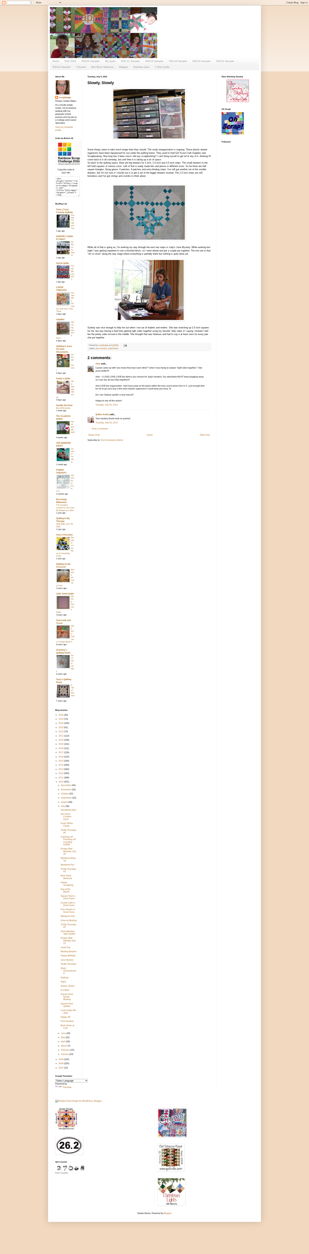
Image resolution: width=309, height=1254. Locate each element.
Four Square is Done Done (68, 910)
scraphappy (65, 97)
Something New (68, 810)
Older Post (205, 435)
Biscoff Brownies (63, 408)
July (63, 806)
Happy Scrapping (67, 883)
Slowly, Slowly (67, 986)
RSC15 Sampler (225, 61)
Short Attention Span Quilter (68, 932)
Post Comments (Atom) (112, 440)
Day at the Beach (65, 890)
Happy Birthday (68, 955)
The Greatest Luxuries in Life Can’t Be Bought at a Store (65, 507)
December (66, 785)
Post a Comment (100, 428)
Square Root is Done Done (68, 897)
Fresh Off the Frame (67, 824)
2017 (61, 752)
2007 (61, 1068)
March (64, 1046)
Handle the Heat (64, 405)
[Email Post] (125, 345)
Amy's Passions (64, 535)
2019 (61, 744)
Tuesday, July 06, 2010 (106, 405)
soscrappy (79, 17)
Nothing (64, 977)
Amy (97, 363)
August (64, 802)
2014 (61, 765)
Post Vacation (67, 1021)
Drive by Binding (69, 920)
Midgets (123, 67)
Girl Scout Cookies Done (66, 816)
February (65, 1050)
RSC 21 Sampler (130, 61)
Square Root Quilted (67, 1004)
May (63, 1037)
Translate (67, 1087)
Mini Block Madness (102, 67)
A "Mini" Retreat (72, 690)
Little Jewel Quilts (65, 593)
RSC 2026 (70, 61)
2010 (61, 781)
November (66, 789)
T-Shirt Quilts (162, 67)
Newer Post (94, 435)
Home (55, 61)
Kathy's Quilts (63, 378)
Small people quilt (72, 426)
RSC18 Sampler (178, 61)
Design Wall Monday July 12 (68, 940)
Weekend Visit (68, 916)
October (65, 793)
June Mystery (67, 960)
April (63, 1041)
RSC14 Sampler (62, 67)
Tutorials (81, 67)
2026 (61, 715)
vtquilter (60, 319)
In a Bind (65, 990)
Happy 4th (66, 1017)
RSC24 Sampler (91, 61)
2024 (61, 723)
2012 (61, 773)
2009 (61, 1059)
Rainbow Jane (141, 67)
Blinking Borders (69, 951)
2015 (61, 761)
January (65, 1054)
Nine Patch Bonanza (66, 876)
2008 (61, 1063)
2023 (61, 727)
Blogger (167, 1213)
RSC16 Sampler (202, 61)
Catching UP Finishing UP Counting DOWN (68, 841)
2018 (61, 748)
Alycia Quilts (62, 263)
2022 (61, 731)
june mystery (101, 348)
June (63, 1033)
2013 (61, 769)
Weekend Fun (67, 864)
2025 (61, 719)
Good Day (65, 947)
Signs (63, 981)
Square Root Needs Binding (67, 997)
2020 (61, 740)
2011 (61, 777)
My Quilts (110, 61)
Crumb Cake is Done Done (68, 904)
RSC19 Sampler (154, 61)
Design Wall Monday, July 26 (68, 851)
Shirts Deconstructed (68, 971)
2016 (61, 756)
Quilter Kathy (102, 414)
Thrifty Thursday (68, 964)
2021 (61, 736)
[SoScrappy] (68, 165)
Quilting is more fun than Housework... (64, 349)
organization (113, 348)
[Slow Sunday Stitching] (238, 101)
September (66, 798)
